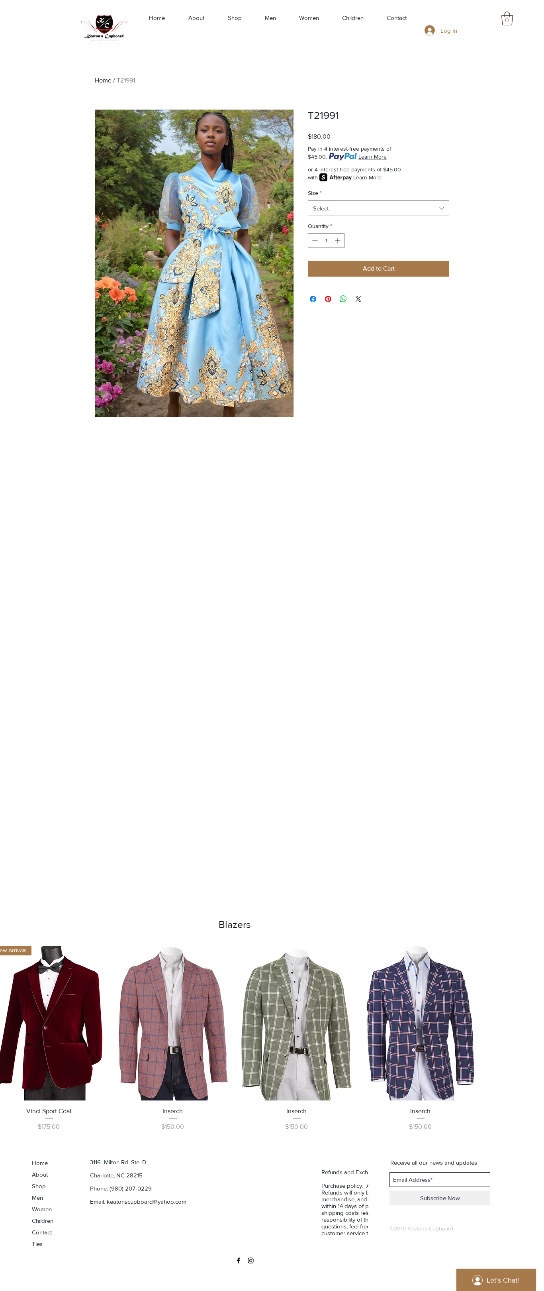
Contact (42, 1232)
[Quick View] (173, 1023)
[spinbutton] (326, 241)
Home (103, 80)
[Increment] (338, 241)
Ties (37, 1243)
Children (42, 1220)
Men (37, 1197)
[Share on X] (358, 299)
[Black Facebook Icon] (238, 1260)
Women (42, 1209)
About (40, 1174)
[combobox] (378, 208)
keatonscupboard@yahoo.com (146, 1201)
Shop (39, 1186)
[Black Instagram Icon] (250, 1260)
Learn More (372, 156)
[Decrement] (314, 241)
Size (315, 193)
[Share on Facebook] (313, 299)
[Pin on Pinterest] (328, 299)
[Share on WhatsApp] (343, 299)
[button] (507, 19)
